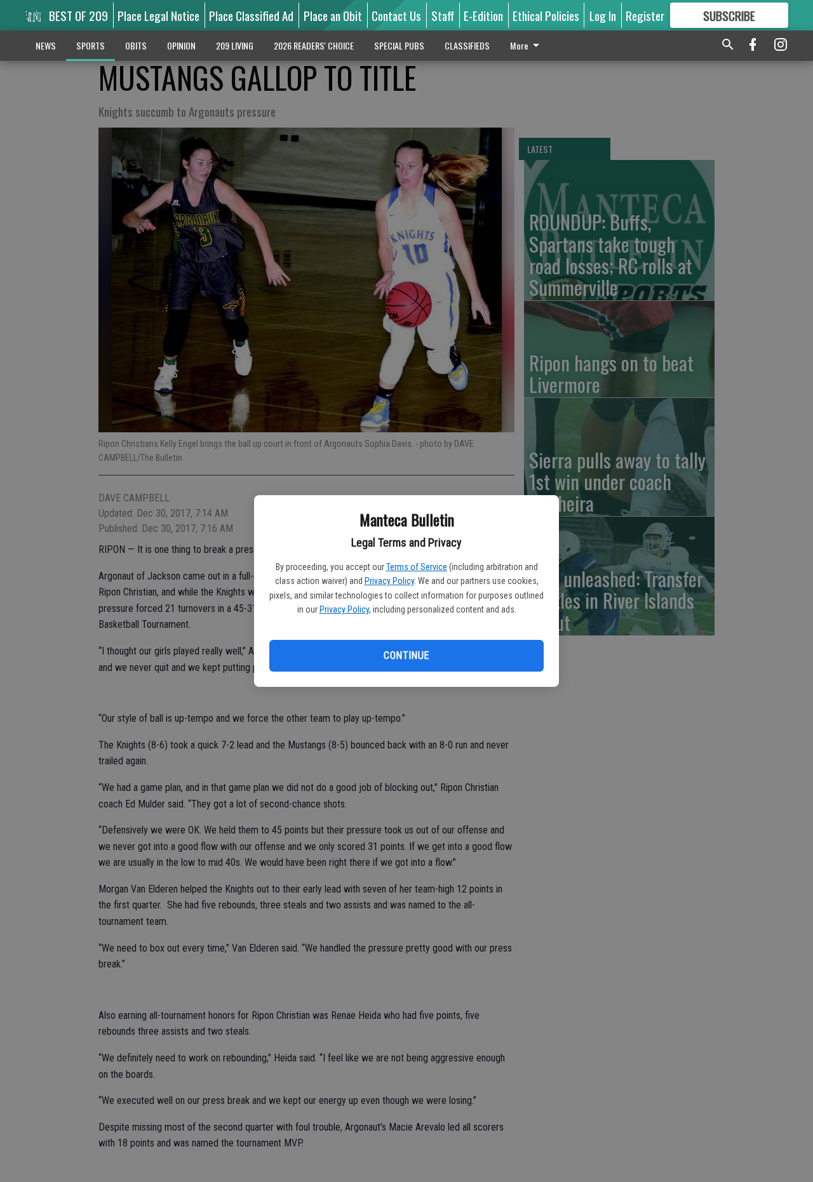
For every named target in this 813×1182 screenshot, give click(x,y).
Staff (442, 15)
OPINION (181, 45)
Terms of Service (416, 567)
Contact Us (396, 15)
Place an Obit (333, 15)
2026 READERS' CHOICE (314, 45)
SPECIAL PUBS (399, 45)
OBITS (136, 45)
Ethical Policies (546, 15)
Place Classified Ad (251, 15)
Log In (602, 15)
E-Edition (483, 15)
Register (645, 15)
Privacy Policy (389, 581)
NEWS (46, 45)
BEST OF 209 (78, 15)
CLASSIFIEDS (467, 45)
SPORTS (90, 45)
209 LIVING (234, 45)
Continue (406, 655)
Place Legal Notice (158, 15)
